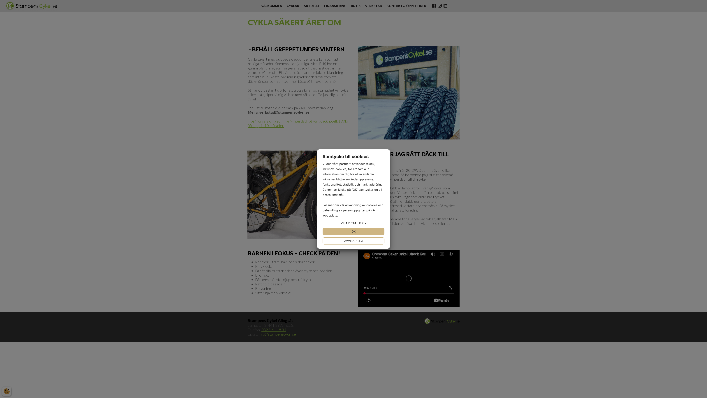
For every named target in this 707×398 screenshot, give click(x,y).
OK (353, 231)
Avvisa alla (353, 241)
